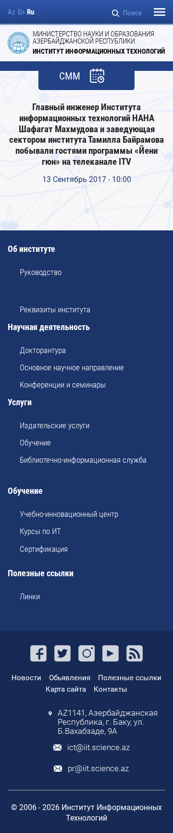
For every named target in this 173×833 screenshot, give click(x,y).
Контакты (110, 689)
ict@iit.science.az (98, 747)
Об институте (31, 249)
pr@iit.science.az (98, 768)
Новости (26, 677)
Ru (30, 12)
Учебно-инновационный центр (69, 514)
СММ (69, 76)
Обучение (35, 442)
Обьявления (69, 677)
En (21, 12)
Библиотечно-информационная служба (83, 460)
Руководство (41, 272)
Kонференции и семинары (63, 384)
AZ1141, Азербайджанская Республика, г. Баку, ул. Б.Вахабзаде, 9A (108, 722)
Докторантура (43, 350)
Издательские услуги (54, 425)
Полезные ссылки (41, 573)
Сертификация (44, 549)
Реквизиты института (55, 309)
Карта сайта (66, 689)
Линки (30, 596)
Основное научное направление (72, 367)
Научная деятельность (49, 327)
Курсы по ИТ (40, 531)
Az (11, 12)
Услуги (20, 402)
